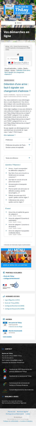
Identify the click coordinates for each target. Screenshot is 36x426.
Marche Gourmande (15, 331)
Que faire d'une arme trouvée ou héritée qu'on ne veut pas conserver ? (19, 175)
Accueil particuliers (11, 68)
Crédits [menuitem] (27, 414)
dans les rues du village (16, 326)
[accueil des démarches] (18, 54)
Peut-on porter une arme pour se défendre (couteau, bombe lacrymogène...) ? (19, 191)
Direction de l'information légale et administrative (17, 245)
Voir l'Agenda (7, 337)
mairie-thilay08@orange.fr (14, 360)
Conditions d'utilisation (26, 421)
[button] (18, 146)
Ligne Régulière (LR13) (12, 300)
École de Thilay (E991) (12, 303)
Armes (13, 70)
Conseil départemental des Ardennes (21, 390)
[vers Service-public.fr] (19, 63)
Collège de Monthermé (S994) (14, 306)
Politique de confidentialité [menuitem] (15, 414)
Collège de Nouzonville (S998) (14, 309)
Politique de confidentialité (10, 421)
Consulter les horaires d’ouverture (13, 362)
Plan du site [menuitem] (11, 412)
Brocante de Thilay (15, 323)
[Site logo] (18, 17)
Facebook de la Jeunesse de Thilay (20, 376)
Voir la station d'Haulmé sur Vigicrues (14, 403)
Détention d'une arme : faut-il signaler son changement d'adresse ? (18, 72)
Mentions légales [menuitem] (22, 412)
